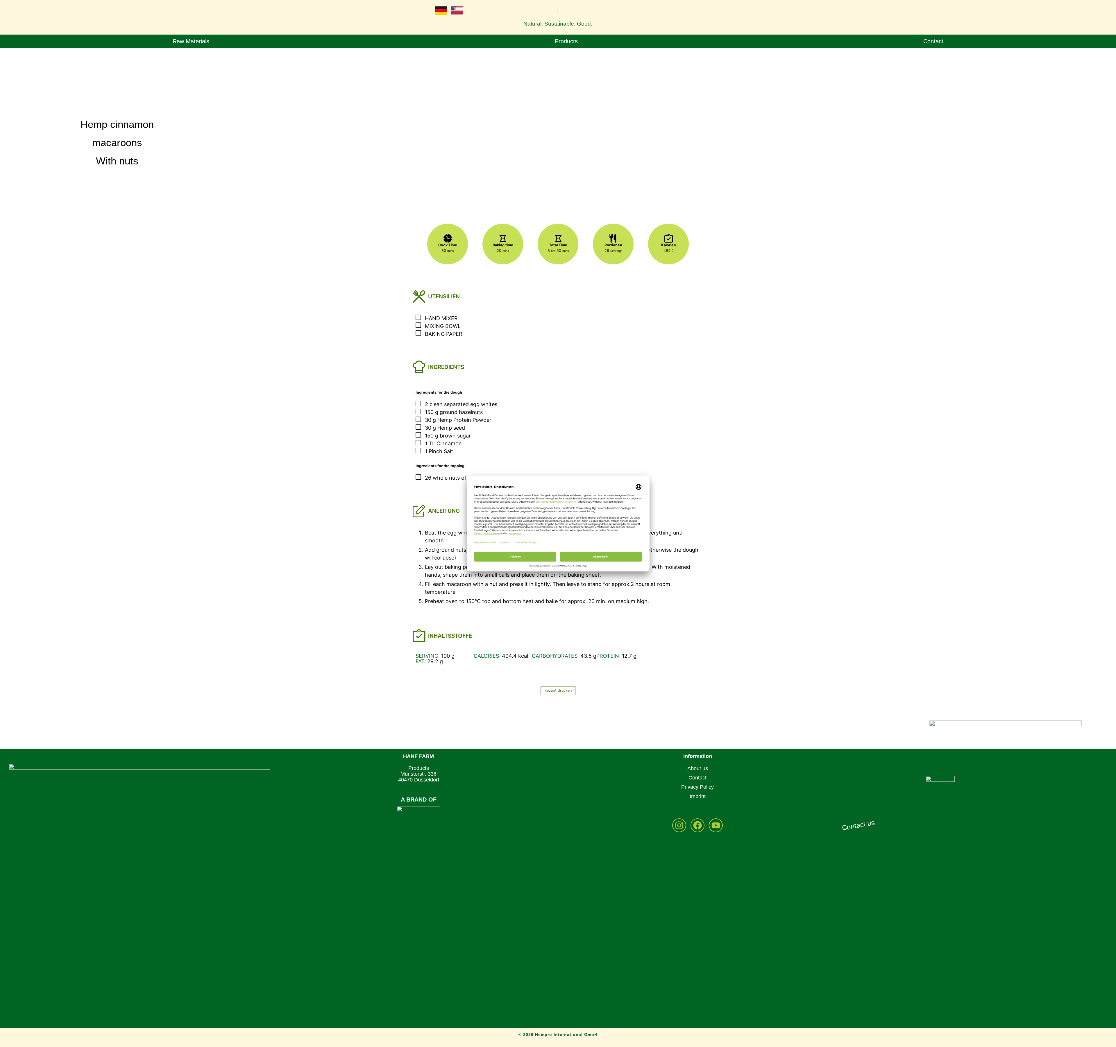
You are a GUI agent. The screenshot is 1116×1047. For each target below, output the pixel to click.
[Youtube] (716, 825)
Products (566, 41)
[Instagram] (679, 825)
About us (697, 768)
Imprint (698, 796)
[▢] (419, 318)
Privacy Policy (697, 787)
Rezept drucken (558, 690)
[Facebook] (697, 825)
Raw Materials (191, 41)
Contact (933, 41)
